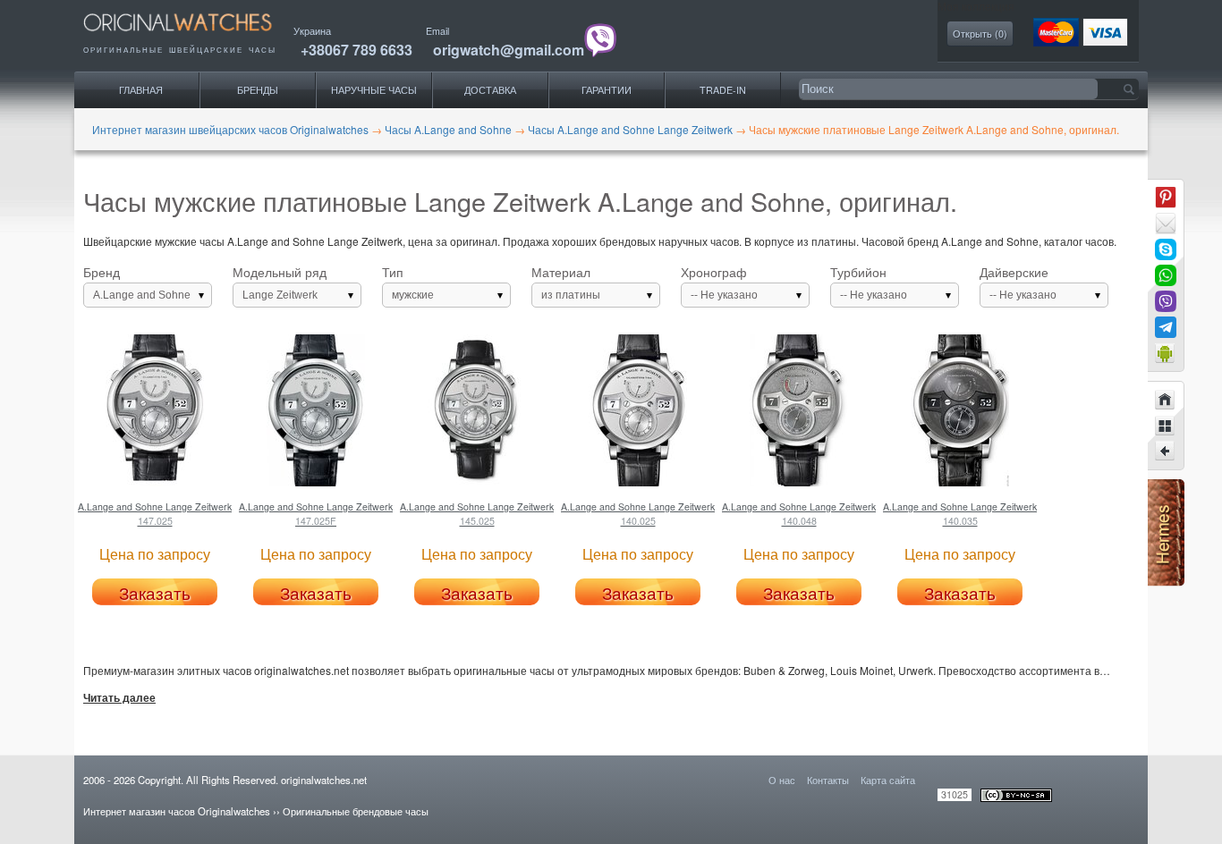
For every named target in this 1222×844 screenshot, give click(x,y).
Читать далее (119, 698)
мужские (413, 295)
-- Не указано (724, 295)
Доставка (490, 90)
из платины (570, 295)
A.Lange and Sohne (142, 295)
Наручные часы (374, 90)
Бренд (137, 283)
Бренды (257, 90)
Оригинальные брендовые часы (356, 811)
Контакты (828, 779)
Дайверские (1018, 283)
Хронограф (719, 283)
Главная (141, 90)
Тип (408, 283)
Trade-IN (723, 90)
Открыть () (980, 33)
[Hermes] (1166, 581)
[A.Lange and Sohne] (1165, 425)
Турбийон (868, 283)
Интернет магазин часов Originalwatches (176, 811)
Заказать (155, 592)
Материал (565, 283)
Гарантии (606, 90)
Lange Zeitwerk (280, 295)
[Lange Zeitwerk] (1165, 451)
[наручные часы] (192, 36)
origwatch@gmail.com (508, 49)
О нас (781, 779)
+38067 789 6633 (356, 49)
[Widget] (1165, 353)
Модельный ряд (280, 283)
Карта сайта (888, 779)
